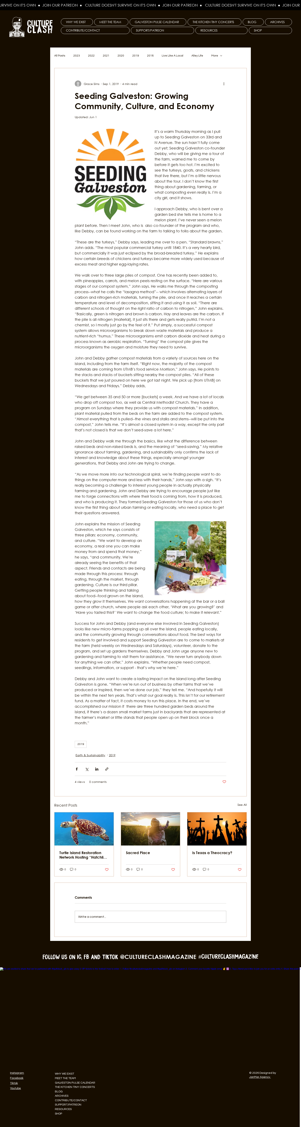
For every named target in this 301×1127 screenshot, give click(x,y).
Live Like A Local (172, 55)
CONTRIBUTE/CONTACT (71, 1100)
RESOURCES (63, 1109)
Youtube (15, 1088)
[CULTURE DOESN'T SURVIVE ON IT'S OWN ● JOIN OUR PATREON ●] (150, 5)
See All (242, 805)
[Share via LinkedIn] (97, 769)
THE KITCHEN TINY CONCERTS (75, 1087)
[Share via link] (107, 769)
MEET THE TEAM (65, 1078)
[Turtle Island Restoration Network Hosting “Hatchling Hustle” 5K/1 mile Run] (84, 829)
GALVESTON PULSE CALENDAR (75, 1082)
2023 (76, 55)
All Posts (59, 55)
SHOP (58, 1113)
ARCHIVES (61, 1095)
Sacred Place (138, 852)
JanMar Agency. (260, 1077)
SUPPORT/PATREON (68, 1104)
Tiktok (14, 1083)
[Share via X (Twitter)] (87, 769)
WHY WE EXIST (64, 1073)
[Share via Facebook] (77, 769)
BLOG (59, 1091)
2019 (135, 55)
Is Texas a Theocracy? (212, 852)
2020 (121, 55)
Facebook (16, 1078)
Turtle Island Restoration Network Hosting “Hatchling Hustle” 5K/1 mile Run (83, 854)
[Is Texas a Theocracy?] (217, 829)
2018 (150, 55)
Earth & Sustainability (90, 755)
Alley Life (197, 55)
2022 (91, 55)
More (214, 55)
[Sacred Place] (150, 829)
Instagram (17, 1073)
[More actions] (223, 83)
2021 (106, 55)
